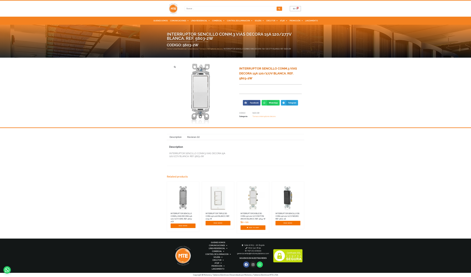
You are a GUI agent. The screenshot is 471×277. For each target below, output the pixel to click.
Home (169, 49)
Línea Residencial (199, 21)
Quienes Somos (160, 21)
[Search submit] (279, 9)
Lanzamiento (311, 21)
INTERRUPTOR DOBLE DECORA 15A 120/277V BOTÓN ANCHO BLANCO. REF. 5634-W (253, 216)
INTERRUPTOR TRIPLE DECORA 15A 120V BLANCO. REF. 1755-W (218, 216)
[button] (252, 103)
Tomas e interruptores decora (210, 49)
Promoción (295, 21)
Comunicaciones (178, 21)
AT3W (282, 21)
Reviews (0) (193, 137)
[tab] (175, 137)
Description (176, 137)
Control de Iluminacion (238, 21)
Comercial (217, 21)
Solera (258, 21)
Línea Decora (193, 49)
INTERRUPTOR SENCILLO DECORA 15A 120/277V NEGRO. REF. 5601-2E (287, 216)
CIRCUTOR (270, 21)
